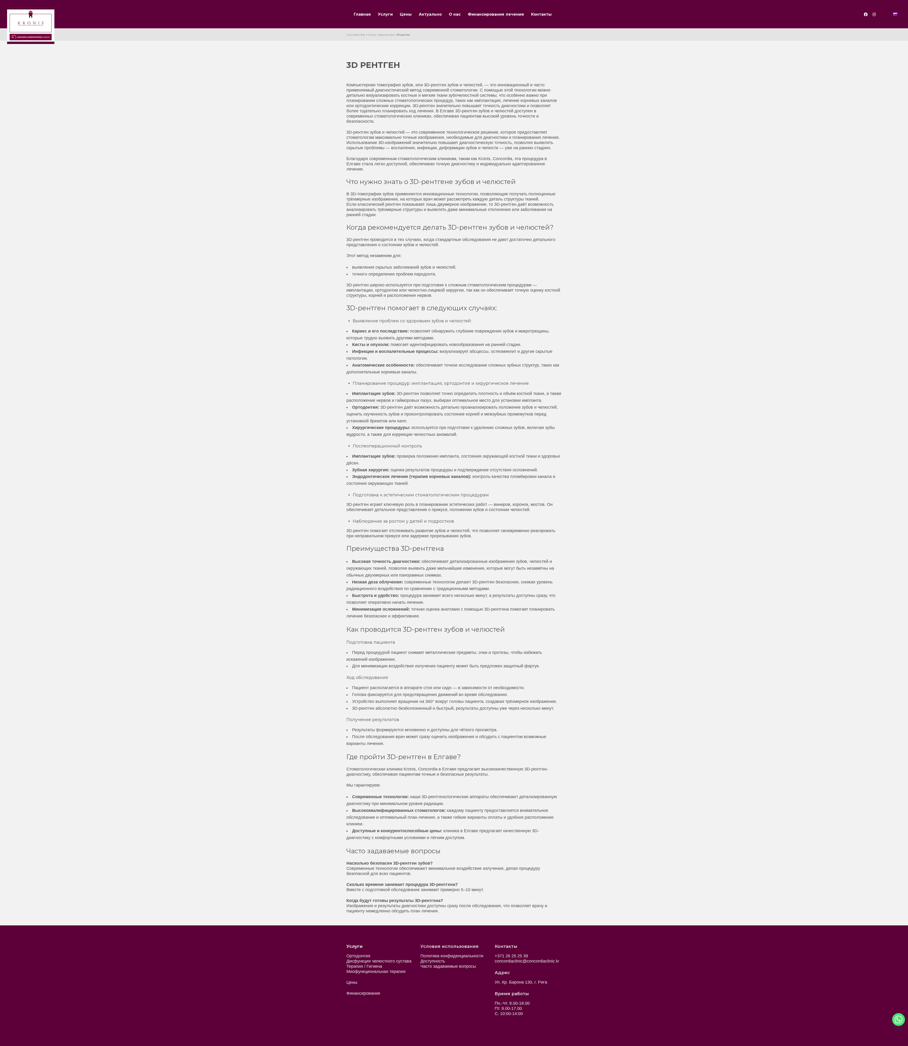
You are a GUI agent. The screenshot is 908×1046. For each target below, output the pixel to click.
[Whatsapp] (898, 1019)
